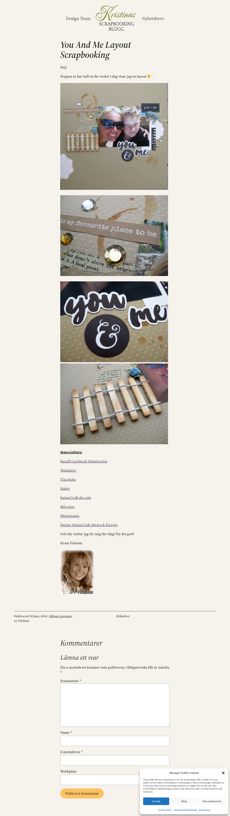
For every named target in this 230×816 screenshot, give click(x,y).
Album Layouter (60, 616)
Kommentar (70, 681)
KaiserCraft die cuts (75, 497)
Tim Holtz (68, 479)
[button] (223, 773)
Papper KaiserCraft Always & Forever (89, 525)
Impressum (204, 809)
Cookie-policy (165, 809)
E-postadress (71, 752)
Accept (156, 801)
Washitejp (68, 470)
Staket (65, 488)
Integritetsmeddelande (185, 809)
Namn (66, 732)
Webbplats (68, 771)
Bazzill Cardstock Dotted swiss (83, 461)
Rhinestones (69, 515)
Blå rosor (67, 506)
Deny (184, 801)
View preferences (211, 801)
